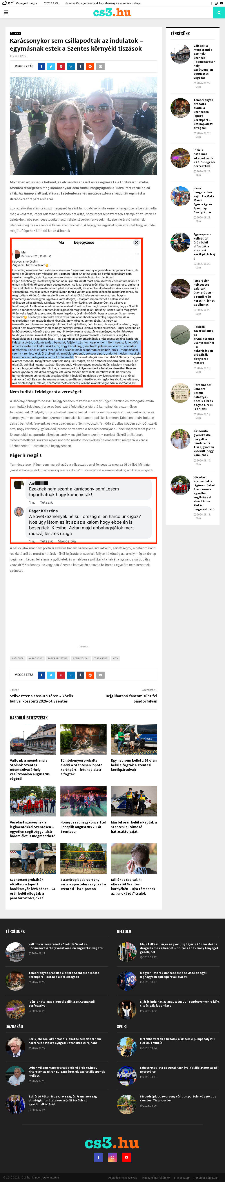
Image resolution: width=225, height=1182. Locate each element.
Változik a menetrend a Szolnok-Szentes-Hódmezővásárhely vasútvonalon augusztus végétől (30, 770)
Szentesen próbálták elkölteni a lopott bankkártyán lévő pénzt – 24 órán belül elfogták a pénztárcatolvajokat (32, 889)
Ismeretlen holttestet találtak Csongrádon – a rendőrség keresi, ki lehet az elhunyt (204, 292)
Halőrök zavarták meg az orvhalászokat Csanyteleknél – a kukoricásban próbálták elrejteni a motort (204, 344)
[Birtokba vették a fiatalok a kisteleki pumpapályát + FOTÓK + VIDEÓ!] (127, 1047)
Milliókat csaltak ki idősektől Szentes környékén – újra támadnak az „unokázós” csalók (133, 886)
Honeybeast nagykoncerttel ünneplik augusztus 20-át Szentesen (83, 827)
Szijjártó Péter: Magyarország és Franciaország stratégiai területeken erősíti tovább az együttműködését (63, 1100)
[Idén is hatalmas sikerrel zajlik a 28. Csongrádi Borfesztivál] (180, 158)
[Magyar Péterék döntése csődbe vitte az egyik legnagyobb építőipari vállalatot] (127, 981)
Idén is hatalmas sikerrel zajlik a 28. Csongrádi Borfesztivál (204, 158)
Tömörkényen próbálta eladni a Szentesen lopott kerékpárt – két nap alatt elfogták (81, 767)
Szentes (15, 33)
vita (115, 658)
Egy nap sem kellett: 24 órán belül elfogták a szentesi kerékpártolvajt (134, 765)
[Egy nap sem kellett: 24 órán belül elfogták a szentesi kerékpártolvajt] (180, 242)
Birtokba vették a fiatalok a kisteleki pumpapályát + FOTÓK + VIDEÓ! (177, 1040)
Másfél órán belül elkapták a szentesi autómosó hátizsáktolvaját (134, 827)
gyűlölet (17, 658)
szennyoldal (81, 658)
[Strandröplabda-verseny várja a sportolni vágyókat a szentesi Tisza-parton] (127, 1104)
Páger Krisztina (57, 658)
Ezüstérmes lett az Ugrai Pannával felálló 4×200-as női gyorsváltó (179, 1069)
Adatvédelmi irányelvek (122, 1177)
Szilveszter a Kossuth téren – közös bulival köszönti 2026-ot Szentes (41, 699)
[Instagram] (112, 1157)
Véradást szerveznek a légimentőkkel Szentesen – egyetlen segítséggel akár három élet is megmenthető (32, 829)
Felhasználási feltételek (155, 1177)
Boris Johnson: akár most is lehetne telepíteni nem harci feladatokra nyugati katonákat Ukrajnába (65, 1040)
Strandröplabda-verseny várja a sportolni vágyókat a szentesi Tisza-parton (83, 884)
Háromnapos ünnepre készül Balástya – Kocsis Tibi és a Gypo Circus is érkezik (203, 396)
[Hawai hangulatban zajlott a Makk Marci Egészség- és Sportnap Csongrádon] (180, 196)
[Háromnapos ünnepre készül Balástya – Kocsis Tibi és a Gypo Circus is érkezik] (180, 393)
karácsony (35, 658)
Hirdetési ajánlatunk (206, 1177)
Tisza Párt (100, 658)
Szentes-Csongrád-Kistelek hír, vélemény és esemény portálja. (103, 3)
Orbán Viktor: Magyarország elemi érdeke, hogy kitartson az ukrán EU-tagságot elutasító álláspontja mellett (67, 1071)
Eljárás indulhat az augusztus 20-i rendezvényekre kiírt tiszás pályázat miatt (180, 1003)
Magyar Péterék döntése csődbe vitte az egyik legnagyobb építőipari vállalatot (173, 974)
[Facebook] (98, 1157)
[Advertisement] (83, 615)
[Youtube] (126, 1157)
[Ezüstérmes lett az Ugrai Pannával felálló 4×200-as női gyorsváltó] (127, 1076)
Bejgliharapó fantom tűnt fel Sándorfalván (131, 699)
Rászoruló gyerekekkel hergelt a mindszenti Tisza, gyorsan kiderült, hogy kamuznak (204, 443)
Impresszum (182, 1177)
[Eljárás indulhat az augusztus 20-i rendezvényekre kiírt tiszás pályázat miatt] (127, 1010)
